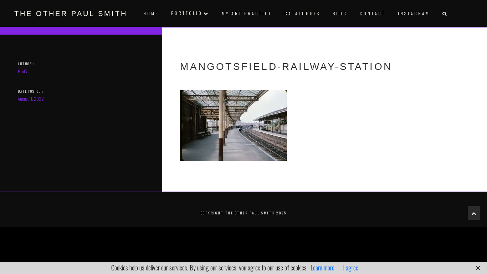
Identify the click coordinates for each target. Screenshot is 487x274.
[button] (444, 13)
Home (151, 13)
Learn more (322, 267)
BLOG (340, 13)
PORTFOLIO (187, 13)
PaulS (22, 71)
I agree (350, 267)
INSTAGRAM (414, 13)
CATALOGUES (302, 13)
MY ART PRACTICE (247, 13)
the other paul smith (70, 13)
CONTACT (372, 13)
